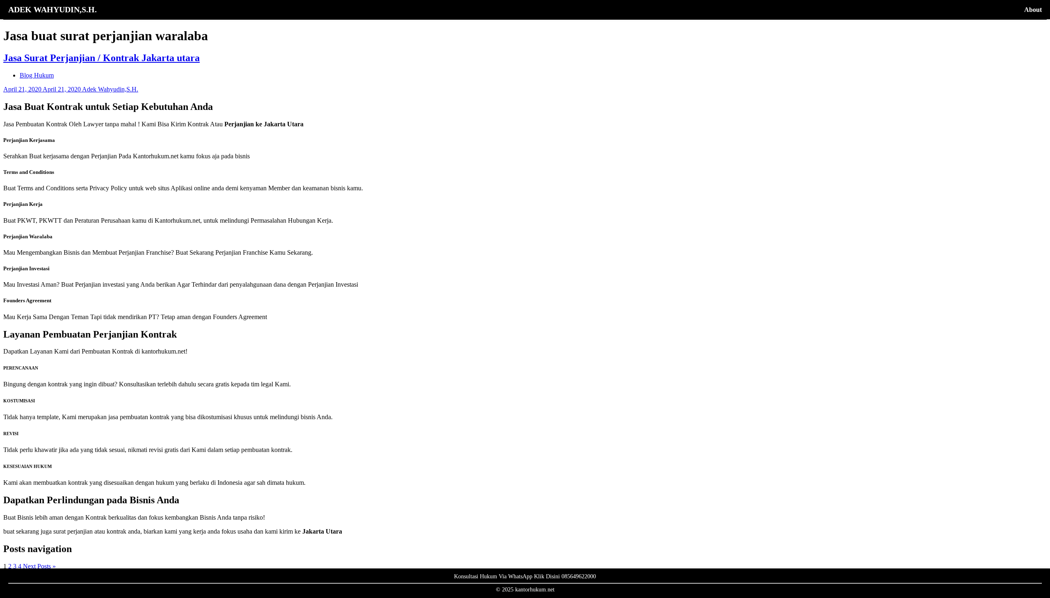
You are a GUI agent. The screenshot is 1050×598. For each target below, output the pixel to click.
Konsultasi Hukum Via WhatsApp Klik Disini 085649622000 (525, 576)
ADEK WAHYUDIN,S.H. (52, 9)
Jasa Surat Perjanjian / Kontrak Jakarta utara (101, 57)
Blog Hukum (37, 75)
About (1033, 9)
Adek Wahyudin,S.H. (110, 89)
